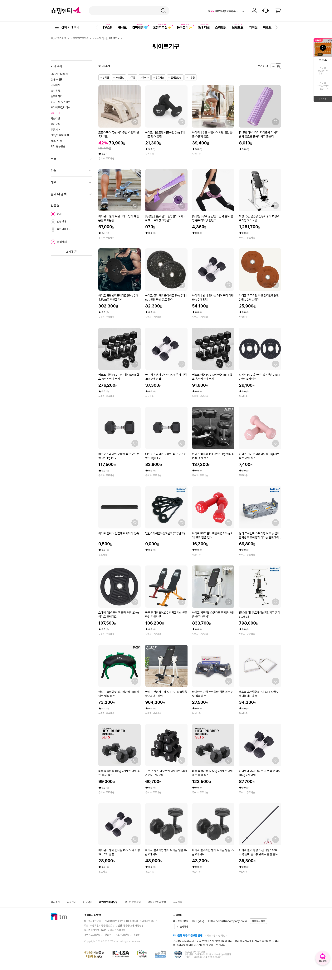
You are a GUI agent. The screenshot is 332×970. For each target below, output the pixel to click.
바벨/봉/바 (56, 140)
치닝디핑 (55, 118)
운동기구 (99, 38)
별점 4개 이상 (64, 229)
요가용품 (55, 124)
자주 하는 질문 (258, 921)
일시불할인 (176, 77)
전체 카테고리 (70, 27)
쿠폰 (133, 77)
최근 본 (323, 60)
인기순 (262, 66)
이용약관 (87, 902)
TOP (325, 99)
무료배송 (159, 77)
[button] (97, 27)
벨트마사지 (56, 96)
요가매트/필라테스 (60, 107)
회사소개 (55, 902)
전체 (59, 213)
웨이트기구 (115, 38)
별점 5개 (61, 221)
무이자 (145, 77)
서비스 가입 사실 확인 (214, 935)
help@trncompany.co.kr (231, 921)
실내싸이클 (56, 79)
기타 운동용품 (58, 146)
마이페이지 (254, 10)
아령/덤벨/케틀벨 (60, 135)
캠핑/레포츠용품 (81, 38)
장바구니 (277, 10)
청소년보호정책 (132, 902)
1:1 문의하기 (182, 926)
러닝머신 (55, 85)
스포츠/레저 (61, 38)
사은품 (191, 77)
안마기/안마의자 (59, 74)
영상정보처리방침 (157, 902)
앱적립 (105, 77)
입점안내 (71, 902)
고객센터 (265, 10)
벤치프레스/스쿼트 (60, 101)
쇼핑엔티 (66, 10)
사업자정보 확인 (147, 921)
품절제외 (62, 242)
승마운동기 (56, 90)
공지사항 (177, 902)
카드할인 (120, 77)
